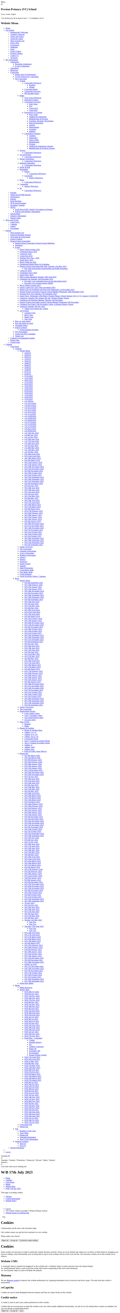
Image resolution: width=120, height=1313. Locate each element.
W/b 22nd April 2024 (32, 456)
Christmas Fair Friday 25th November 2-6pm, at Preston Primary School (46, 304)
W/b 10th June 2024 (31, 848)
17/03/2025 (28, 395)
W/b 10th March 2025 (32, 800)
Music (22, 180)
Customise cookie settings (29, 1240)
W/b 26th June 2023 (31, 488)
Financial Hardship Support (20, 235)
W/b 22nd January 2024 (33, 463)
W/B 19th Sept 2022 (32, 1114)
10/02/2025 (28, 387)
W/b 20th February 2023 (33, 513)
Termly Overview (26, 547)
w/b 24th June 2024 (31, 439)
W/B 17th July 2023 (31, 1036)
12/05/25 (27, 359)
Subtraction (33, 138)
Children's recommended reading (22, 338)
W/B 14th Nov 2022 (32, 1097)
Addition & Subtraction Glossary (41, 146)
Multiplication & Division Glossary (42, 148)
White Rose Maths (26, 983)
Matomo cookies (13, 1280)
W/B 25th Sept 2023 (32, 1015)
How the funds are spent (24, 323)
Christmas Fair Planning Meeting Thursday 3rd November (41, 300)
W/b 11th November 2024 (34, 825)
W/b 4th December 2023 (33, 882)
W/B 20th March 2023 (32, 1078)
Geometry (32, 129)
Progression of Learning (33, 113)
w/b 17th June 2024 (31, 441)
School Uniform (16, 239)
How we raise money (23, 321)
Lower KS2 (33, 108)
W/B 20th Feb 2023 (31, 1070)
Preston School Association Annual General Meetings (35, 243)
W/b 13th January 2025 (33, 589)
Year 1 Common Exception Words (37, 741)
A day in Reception (27, 553)
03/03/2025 (28, 385)
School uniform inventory (29, 330)
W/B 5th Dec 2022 (31, 1103)
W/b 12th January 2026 (33, 768)
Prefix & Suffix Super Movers (35, 751)
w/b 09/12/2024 (30, 406)
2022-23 (23, 1146)
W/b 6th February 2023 (33, 950)
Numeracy (23, 562)
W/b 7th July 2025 (31, 777)
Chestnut (18, 349)
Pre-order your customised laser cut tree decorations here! (45, 281)
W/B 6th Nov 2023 (31, 994)
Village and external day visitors (36, 309)
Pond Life (32, 1049)
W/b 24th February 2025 (33, 585)
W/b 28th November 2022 (34, 524)
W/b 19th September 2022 (34, 541)
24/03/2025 (28, 397)
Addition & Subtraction (37, 117)
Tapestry (23, 566)
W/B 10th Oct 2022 (31, 1120)
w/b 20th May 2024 (31, 448)
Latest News (15, 222)
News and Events (12, 220)
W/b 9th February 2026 (33, 760)
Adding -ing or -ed (31, 737)
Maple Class (29, 317)
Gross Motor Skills (27, 570)
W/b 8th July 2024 (31, 840)
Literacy (23, 557)
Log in (8, 1152)
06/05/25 (27, 357)
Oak (16, 1129)
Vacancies (14, 58)
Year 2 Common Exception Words (37, 743)
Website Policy (11, 1201)
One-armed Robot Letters (33, 718)
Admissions (14, 62)
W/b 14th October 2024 (33, 829)
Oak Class (28, 319)
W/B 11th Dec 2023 (31, 1004)
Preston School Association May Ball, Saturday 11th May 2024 (43, 266)
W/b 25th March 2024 (32, 861)
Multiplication (34, 142)
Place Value (33, 115)
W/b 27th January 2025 (33, 587)
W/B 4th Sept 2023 (31, 1009)
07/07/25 (27, 372)
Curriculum (14, 72)
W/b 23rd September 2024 (34, 834)
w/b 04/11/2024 (30, 429)
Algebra (32, 125)
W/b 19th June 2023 (31, 490)
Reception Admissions (23, 64)
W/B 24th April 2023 (32, 1059)
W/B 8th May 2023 (31, 1063)
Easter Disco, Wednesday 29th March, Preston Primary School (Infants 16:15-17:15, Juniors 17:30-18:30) (59, 296)
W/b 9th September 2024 (33, 600)
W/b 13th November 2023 (34, 469)
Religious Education (27, 163)
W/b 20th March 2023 (32, 505)
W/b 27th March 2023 (32, 937)
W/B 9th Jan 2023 (31, 1082)
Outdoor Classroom (36, 1047)
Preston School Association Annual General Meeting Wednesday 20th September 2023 (52, 292)
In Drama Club (34, 1051)
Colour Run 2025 (26, 256)
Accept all (14, 1240)
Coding (32, 1040)
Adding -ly (28, 745)
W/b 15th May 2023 (31, 496)
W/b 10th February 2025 (33, 806)
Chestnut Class (29, 313)
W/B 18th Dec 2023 (31, 1007)
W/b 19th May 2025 (31, 787)
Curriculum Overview (32, 91)
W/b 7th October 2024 (32, 831)
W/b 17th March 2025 (32, 798)
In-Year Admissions (22, 66)
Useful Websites (26, 574)
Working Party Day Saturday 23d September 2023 (38, 294)
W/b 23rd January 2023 (33, 517)
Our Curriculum (21, 79)
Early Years (33, 104)
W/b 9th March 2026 (32, 756)
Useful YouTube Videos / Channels (33, 576)
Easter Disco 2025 (26, 260)
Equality (13, 193)
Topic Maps (24, 1133)
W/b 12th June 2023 (31, 492)
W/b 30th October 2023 (33, 473)
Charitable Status (21, 325)
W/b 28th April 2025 (32, 794)
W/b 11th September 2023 (34, 481)
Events (17, 247)
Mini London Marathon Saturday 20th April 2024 (38, 277)
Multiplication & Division (38, 119)
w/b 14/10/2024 (30, 425)
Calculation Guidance (32, 134)
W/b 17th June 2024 (31, 846)
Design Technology (27, 159)
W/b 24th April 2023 (32, 500)
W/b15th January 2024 (32, 878)
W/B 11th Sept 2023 (31, 1011)
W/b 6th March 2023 (32, 509)
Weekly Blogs (25, 351)
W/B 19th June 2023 (32, 1028)
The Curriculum (26, 549)
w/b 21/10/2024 (30, 427)
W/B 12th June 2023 (32, 1025)
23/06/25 (27, 370)
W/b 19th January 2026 (33, 766)
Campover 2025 (26, 254)
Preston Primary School (38, 1055)
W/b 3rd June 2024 (31, 604)
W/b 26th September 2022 (34, 538)
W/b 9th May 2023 (31, 918)
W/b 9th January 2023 (32, 522)
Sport (12, 49)
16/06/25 (27, 368)
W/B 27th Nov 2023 (32, 1000)
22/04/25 (27, 353)
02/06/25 (27, 374)
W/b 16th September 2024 (34, 597)
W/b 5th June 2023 (31, 494)
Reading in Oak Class (28, 1131)
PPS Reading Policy (31, 94)
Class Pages (14, 347)
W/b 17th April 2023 (32, 503)
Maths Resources (26, 988)
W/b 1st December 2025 (33, 770)
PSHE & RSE (25, 167)
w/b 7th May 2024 (31, 452)
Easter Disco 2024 (26, 275)
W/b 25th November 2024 (34, 821)
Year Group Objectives (32, 98)
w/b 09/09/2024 (30, 431)
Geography (28, 176)
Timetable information (28, 1137)
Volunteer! (19, 245)
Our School (10, 30)
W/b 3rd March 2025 (32, 802)
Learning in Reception (28, 551)
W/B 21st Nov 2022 (31, 1099)
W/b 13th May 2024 (31, 606)
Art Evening (24, 311)
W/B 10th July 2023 (31, 1034)
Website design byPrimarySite (17, 1213)
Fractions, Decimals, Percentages (41, 121)
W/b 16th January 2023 (33, 519)
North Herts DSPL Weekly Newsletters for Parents (33, 209)
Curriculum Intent (31, 89)
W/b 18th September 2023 (34, 479)
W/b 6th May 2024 (31, 608)
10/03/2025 (28, 393)
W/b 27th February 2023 (33, 511)
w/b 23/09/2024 (30, 418)
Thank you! (19, 336)
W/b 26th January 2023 (33, 678)
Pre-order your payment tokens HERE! (38, 283)
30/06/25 (27, 363)
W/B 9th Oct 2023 (31, 1019)
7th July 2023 (29, 903)
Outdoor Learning (21, 1141)
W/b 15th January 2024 (33, 465)
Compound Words (31, 739)
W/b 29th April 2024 (32, 454)
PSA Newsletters (21, 332)
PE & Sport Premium (18, 203)
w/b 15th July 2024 (31, 433)
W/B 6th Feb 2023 (31, 1091)
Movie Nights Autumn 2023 (30, 285)
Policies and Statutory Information (27, 212)
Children (9, 344)
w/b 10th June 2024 (31, 444)
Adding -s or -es (30, 732)
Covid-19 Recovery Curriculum (27, 77)
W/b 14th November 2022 (34, 528)
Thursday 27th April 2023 (34, 926)
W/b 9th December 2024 (33, 817)
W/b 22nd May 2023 (32, 654)
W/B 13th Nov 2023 (32, 996)
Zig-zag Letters (30, 720)
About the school (16, 39)
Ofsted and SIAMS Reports (20, 195)
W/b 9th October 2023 (32, 895)
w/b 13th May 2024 (31, 450)
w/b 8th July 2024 (31, 435)
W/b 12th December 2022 (34, 958)
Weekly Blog (24, 990)
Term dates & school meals (20, 237)
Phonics (23, 560)
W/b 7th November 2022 (33, 530)
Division (32, 144)
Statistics (32, 131)
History (27, 172)
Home (8, 28)
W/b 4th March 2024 (32, 460)
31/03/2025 (28, 399)
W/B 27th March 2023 (32, 1080)
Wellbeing (14, 47)
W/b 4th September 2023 (33, 484)
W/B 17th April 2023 (32, 1057)
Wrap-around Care (17, 233)
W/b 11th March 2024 (32, 865)
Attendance (14, 68)
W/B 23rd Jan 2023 (31, 1087)
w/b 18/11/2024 (30, 412)
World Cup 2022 (30, 964)
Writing (32, 87)
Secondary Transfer (17, 205)
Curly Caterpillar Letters (33, 716)
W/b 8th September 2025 (33, 583)
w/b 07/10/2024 (30, 422)
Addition (32, 136)
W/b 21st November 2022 (34, 526)
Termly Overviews (27, 707)
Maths (22, 96)
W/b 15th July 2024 (31, 838)
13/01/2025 (28, 378)
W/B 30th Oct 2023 (31, 992)
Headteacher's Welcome (19, 32)
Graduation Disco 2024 (28, 273)
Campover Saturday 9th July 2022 (32, 306)
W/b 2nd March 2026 (32, 758)
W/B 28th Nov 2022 (32, 1101)
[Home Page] (2, 4)
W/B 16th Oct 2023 (31, 1021)
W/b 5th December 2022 (33, 960)
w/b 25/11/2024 (30, 410)
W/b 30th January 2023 (33, 515)
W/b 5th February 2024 (33, 872)
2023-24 (23, 1144)
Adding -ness (29, 749)
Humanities (24, 169)
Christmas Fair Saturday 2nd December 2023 (36, 279)
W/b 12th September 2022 (34, 543)
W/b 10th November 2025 (34, 775)
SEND (12, 207)
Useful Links (15, 342)
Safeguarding (15, 214)
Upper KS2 (33, 110)
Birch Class (28, 315)
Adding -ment (29, 747)
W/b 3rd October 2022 (32, 536)
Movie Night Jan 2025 (28, 262)
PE (21, 188)
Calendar (13, 224)
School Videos (15, 51)
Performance (15, 197)
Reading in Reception (28, 555)
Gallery (13, 226)
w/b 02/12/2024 (30, 408)
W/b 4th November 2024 (33, 593)
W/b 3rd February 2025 (33, 808)
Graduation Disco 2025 (28, 252)
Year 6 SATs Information (29, 1139)
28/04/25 (27, 355)
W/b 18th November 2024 (34, 591)
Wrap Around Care (17, 41)
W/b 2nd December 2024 (33, 819)
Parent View (14, 340)
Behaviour (14, 70)
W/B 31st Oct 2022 (31, 1093)
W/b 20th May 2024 (31, 850)
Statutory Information (18, 216)
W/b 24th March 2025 (32, 796)
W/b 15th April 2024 (32, 614)
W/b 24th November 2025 (34, 772)
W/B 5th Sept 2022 (31, 1110)
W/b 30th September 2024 (34, 595)
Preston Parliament (17, 1148)
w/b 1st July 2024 (31, 437)
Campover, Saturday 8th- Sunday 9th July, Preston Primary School (44, 298)
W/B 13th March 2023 (32, 1076)
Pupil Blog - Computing (33, 1038)
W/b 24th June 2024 (31, 602)
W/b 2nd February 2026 (33, 762)
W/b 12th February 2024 (33, 869)
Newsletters (14, 228)
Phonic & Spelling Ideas (33, 730)
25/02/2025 (28, 389)
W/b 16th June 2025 (31, 783)
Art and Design (25, 155)
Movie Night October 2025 (30, 250)
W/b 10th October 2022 (33, 534)
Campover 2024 (26, 271)
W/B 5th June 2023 (31, 1023)
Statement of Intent (31, 100)
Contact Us (14, 56)
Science (22, 150)
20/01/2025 (28, 380)
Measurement (34, 127)
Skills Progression (26, 568)
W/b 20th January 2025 (33, 813)
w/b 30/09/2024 (30, 420)
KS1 (30, 106)
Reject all (5, 1240)
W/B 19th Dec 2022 (31, 1108)
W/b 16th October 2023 (33, 631)
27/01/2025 (28, 382)
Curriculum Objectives (32, 83)
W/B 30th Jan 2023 (31, 1089)
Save (21, 1311)
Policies (13, 199)
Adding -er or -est (31, 735)
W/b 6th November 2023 (33, 471)
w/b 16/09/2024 (30, 416)
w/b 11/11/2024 (30, 414)
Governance (14, 45)
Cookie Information (13, 1199)
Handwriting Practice (27, 711)
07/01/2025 (28, 376)
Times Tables (34, 140)
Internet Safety (15, 218)
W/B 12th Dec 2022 (31, 1106)
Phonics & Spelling (27, 728)
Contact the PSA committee (25, 334)
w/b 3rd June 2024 (31, 446)
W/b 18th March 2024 (32, 458)
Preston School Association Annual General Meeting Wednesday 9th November (49, 302)
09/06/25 (27, 366)
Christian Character (17, 34)
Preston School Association (20, 241)
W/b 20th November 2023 (34, 467)
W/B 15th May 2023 (32, 1066)
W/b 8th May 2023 (31, 498)
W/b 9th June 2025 (31, 785)
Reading (32, 85)
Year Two (32, 924)
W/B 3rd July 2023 (31, 1032)
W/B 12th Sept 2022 (32, 1112)
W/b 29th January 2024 (33, 874)
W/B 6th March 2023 (32, 1074)
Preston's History (16, 53)
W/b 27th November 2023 (34, 884)
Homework (24, 753)
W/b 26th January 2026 (33, 764)
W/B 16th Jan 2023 (31, 1085)
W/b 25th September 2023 (34, 477)
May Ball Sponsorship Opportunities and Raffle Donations (46, 269)
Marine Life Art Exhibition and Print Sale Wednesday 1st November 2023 (47, 290)
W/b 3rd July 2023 (31, 486)
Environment (34, 1053)
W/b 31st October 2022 (33, 532)
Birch (17, 578)
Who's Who (14, 43)
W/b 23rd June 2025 (31, 781)
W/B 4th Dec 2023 (31, 1002)
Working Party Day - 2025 (29, 258)
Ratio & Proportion (36, 123)
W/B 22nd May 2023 (32, 1068)
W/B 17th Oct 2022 (31, 1122)
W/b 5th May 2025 (31, 791)
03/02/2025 (28, 391)
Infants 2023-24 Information (25, 75)
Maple (17, 985)
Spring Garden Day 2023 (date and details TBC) (38, 288)
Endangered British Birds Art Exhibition (34, 264)
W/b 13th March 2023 (32, 507)
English (22, 81)
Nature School (25, 564)
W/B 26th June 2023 (32, 1030)
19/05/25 (27, 361)
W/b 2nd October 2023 (32, 475)
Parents (8, 231)
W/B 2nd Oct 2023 (31, 1017)
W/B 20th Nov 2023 (32, 998)
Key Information (12, 60)
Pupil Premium (15, 201)
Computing (24, 184)
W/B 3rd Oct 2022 (31, 1118)
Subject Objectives (36, 178)
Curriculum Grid (26, 1125)
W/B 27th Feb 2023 (31, 1072)
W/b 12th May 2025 (31, 789)
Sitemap (9, 1197)
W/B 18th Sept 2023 (32, 1013)
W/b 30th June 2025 (31, 779)
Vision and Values (17, 37)
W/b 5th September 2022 (33, 545)
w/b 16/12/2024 (30, 403)
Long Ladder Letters (32, 713)
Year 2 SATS (24, 722)
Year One (32, 922)
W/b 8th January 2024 (32, 880)
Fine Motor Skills (26, 572)
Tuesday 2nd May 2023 (33, 920)
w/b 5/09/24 (28, 401)
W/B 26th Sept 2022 (32, 1116)
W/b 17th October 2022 (33, 973)
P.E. (30, 1044)
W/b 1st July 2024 (31, 842)
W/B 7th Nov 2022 (31, 1095)
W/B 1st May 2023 (31, 1061)
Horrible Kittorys (35, 1042)
